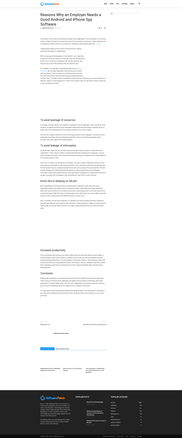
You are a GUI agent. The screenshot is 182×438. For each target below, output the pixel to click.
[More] (60, 32)
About (126, 436)
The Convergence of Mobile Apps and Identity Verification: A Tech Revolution (95, 370)
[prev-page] (41, 376)
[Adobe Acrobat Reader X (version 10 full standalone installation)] (80, 413)
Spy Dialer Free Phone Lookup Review (94, 324)
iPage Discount (45, 324)
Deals (132, 4)
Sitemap (139, 436)
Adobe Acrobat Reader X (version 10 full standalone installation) (95, 413)
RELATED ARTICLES (47, 349)
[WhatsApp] (55, 32)
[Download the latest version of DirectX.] (80, 423)
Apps (105, 4)
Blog (112, 4)
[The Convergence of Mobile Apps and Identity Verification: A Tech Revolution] (96, 360)
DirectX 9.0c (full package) (95, 402)
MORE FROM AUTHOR (62, 349)
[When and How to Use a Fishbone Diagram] (73, 360)
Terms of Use (120, 436)
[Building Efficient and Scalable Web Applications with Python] (50, 360)
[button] (139, 4)
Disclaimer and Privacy (109, 436)
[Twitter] (47, 32)
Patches (124, 4)
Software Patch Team (47, 28)
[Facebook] (42, 32)
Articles (42, 10)
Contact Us (133, 436)
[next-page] (44, 376)
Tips (117, 4)
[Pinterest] (51, 32)
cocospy (98, 44)
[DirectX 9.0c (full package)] (80, 404)
